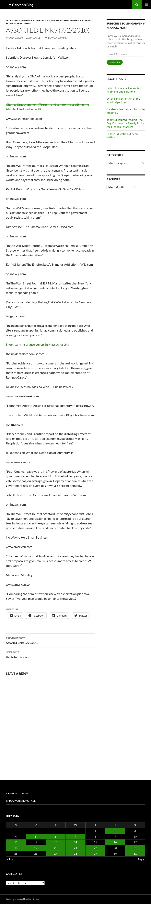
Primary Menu (146, 4)
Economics (13, 20)
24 (135, 847)
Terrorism (23, 23)
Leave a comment (59, 37)
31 (135, 853)
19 (35, 847)
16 (115, 842)
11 (15, 842)
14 (75, 842)
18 (15, 847)
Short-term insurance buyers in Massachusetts (37, 344)
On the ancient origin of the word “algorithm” (123, 100)
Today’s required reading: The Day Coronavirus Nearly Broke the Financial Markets (125, 123)
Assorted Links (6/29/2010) (22, 640)
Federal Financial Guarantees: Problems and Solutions (125, 89)
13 (55, 842)
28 (75, 853)
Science (11, 23)
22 (95, 847)
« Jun (10, 859)
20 (55, 847)
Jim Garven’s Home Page (21, 800)
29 (95, 853)
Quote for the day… (17, 655)
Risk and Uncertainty (77, 20)
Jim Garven (35, 37)
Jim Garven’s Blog (19, 5)
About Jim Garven (17, 793)
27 (55, 853)
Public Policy (41, 20)
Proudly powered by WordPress (22, 899)
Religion (57, 20)
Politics (26, 20)
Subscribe (115, 62)
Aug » (140, 859)
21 (75, 847)
